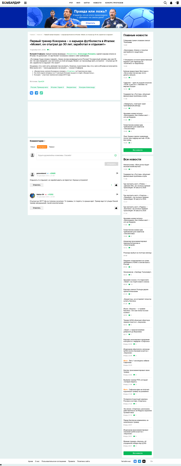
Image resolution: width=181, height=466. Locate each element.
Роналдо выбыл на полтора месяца (137, 253)
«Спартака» (71, 71)
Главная (32, 34)
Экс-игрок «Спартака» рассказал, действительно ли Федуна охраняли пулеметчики (137, 411)
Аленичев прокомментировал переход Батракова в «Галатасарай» (135, 243)
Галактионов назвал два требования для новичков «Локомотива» (133, 127)
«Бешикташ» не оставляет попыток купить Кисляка (137, 300)
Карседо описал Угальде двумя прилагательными (135, 290)
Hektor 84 (40, 194)
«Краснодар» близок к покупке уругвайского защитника (135, 51)
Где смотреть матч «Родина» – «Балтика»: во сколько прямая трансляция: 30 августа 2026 (135, 209)
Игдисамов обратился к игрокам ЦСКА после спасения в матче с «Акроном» (136, 351)
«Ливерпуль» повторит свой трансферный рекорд (134, 105)
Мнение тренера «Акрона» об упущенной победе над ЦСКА (134, 442)
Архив (30, 461)
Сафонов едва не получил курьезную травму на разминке (136, 390)
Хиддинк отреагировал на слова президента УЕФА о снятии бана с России (136, 262)
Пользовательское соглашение (54, 461)
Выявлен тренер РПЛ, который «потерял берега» (135, 381)
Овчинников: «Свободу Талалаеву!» (137, 272)
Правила (71, 461)
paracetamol (41, 173)
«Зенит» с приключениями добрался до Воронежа (133, 331)
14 (131, 284)
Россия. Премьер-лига (39, 87)
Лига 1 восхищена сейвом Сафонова (136, 361)
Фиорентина (71, 87)
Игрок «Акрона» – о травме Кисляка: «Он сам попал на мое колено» (135, 310)
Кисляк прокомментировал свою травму (136, 371)
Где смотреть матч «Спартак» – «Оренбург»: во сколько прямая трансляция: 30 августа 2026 (136, 197)
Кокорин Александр (87, 87)
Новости (39, 34)
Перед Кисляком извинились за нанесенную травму (135, 421)
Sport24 (41, 81)
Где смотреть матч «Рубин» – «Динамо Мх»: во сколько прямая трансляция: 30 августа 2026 (136, 186)
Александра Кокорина (87, 54)
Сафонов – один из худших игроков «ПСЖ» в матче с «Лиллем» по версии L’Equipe (137, 84)
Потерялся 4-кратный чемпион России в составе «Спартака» (135, 400)
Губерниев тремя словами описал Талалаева (136, 41)
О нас (37, 461)
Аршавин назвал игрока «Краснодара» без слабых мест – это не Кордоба (136, 115)
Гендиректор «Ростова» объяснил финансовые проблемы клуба (136, 95)
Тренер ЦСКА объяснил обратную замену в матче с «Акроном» (136, 321)
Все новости (137, 150)
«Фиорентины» (72, 54)
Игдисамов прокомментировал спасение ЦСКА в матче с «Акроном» (135, 432)
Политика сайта (83, 461)
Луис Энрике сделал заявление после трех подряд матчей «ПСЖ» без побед (136, 138)
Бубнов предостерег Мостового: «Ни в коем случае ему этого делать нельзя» (136, 73)
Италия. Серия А (57, 87)
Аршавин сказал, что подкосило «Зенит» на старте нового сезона (136, 281)
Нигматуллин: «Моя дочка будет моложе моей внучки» (136, 165)
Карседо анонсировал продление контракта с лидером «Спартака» (136, 340)
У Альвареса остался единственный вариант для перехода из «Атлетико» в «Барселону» (137, 61)
